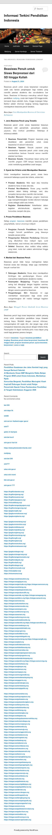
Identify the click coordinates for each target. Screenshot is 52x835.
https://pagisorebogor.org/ (13, 551)
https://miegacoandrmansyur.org (16, 817)
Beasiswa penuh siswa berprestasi (24, 340)
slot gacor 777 (9, 485)
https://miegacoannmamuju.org (16, 729)
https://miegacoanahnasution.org (16, 579)
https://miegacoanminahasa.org (16, 664)
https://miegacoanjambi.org (14, 661)
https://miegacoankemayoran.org (16, 617)
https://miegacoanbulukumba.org (16, 707)
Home (7, 46)
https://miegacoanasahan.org (15, 759)
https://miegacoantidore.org (14, 598)
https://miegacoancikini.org (35, 622)
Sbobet (26, 46)
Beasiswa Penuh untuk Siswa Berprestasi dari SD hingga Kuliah (19, 73)
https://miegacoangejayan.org (15, 581)
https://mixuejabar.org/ (12, 571)
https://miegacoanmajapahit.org (16, 688)
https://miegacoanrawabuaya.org (16, 625)
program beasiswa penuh (24, 342)
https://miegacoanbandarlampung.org (18, 658)
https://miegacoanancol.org (14, 806)
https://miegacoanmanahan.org (16, 693)
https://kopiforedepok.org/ (13, 560)
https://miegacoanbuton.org (14, 754)
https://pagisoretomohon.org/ (15, 524)
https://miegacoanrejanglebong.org (17, 757)
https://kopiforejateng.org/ (13, 494)
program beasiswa (17, 221)
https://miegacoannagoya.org (15, 672)
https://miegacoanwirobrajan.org (16, 683)
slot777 (7, 464)
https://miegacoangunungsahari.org (17, 803)
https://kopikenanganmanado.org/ (16, 557)
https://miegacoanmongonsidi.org (16, 674)
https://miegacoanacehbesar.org (16, 746)
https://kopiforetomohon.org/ (14, 543)
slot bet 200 (8, 458)
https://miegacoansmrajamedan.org (17, 819)
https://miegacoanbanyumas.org (16, 704)
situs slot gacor (10, 469)
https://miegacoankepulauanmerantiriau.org (20, 718)
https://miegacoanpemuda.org (15, 584)
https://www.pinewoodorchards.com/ (17, 448)
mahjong (16, 98)
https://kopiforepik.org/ (12, 538)
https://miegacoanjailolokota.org (16, 781)
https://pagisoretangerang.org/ (15, 554)
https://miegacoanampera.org (15, 609)
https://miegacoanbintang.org (15, 710)
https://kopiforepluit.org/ (13, 540)
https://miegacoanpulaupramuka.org (17, 590)
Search (6, 353)
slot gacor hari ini (10, 442)
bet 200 (7, 405)
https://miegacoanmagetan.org (15, 737)
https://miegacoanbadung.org (15, 740)
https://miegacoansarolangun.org (16, 792)
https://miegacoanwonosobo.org (16, 606)
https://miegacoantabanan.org (15, 743)
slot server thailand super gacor (16, 421)
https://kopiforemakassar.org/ (15, 546)
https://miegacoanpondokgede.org (17, 636)
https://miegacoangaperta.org (15, 680)
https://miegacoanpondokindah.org (17, 628)
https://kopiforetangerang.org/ (15, 508)
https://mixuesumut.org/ (13, 573)
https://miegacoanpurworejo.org (16, 773)
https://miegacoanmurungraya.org (17, 724)
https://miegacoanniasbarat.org (16, 735)
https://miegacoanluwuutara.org (16, 748)
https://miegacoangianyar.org (15, 666)
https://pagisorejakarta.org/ (14, 516)
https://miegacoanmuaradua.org (16, 650)
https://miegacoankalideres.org (16, 633)
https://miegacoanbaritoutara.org (16, 770)
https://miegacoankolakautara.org (17, 644)
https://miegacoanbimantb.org (15, 726)
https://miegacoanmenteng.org (15, 639)
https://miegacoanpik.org (37, 639)
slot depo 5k (8, 410)
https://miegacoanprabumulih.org (16, 592)
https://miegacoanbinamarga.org (16, 611)
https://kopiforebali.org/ (12, 562)
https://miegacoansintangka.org (16, 713)
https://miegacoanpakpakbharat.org (17, 787)
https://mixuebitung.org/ (13, 502)
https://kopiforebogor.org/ (13, 565)
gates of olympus (10, 432)
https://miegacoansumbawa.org (16, 776)
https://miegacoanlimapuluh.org (16, 795)
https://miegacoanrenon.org (37, 584)
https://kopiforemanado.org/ (14, 568)
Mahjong (8, 51)
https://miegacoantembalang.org (16, 685)
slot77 (6, 426)
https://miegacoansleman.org (15, 669)
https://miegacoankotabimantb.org (17, 620)
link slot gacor (9, 480)
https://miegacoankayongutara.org (17, 696)
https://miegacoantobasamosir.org (17, 751)
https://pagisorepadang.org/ (14, 530)
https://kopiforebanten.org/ (14, 491)
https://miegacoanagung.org (35, 595)
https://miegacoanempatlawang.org (17, 762)
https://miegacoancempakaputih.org (17, 800)
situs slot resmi (10, 474)
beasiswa (14, 338)
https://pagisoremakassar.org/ (15, 513)
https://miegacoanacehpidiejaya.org (17, 784)
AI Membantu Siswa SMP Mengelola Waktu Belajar (25, 373)
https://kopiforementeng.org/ (14, 535)
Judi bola (16, 46)
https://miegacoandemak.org (15, 789)
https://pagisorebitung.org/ (14, 527)
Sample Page (37, 46)
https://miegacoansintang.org (15, 587)
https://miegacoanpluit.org (14, 642)
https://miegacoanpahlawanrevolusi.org (19, 808)
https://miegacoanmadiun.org (15, 814)
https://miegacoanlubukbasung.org (17, 647)
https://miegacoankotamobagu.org (17, 721)
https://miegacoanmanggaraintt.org (17, 732)
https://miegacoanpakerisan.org (16, 811)
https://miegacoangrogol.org (14, 631)
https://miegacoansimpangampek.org (18, 765)
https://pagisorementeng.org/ (15, 521)
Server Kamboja (21, 51)
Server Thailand (36, 51)
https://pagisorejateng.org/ (14, 532)
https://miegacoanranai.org (14, 600)
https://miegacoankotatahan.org (16, 603)
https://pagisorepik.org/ (12, 511)
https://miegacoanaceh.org (35, 598)
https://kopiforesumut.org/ (14, 497)
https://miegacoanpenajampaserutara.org (19, 653)
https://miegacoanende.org (14, 595)
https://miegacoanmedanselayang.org (18, 677)
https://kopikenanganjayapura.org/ (17, 505)
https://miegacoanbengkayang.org (17, 798)
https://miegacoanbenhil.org (14, 622)
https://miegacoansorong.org (36, 661)
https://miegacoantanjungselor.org (17, 655)
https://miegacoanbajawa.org (15, 715)
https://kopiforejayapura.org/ (14, 500)
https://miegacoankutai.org (14, 778)
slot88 (6, 416)
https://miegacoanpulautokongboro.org (18, 702)
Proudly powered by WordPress (26, 830)
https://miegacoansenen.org (14, 614)
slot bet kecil (9, 437)
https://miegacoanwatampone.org (16, 767)
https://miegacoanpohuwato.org (16, 699)
